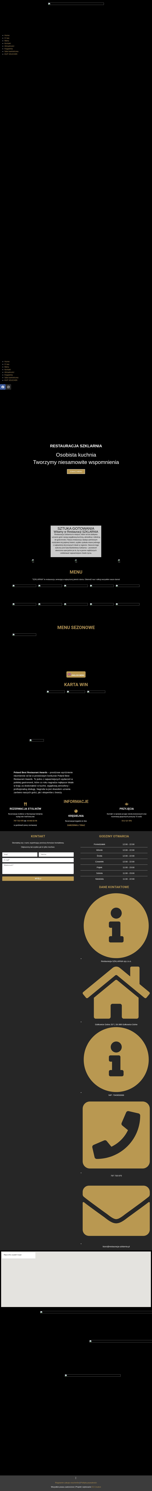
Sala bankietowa (11, 51)
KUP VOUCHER (10, 54)
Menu (6, 41)
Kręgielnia (8, 49)
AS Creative (96, 1487)
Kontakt (7, 43)
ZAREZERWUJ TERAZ (76, 825)
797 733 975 (18, 821)
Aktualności (9, 46)
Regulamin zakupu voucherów (67, 1483)
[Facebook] (3, 387)
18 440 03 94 (32, 821)
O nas (6, 38)
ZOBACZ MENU (76, 471)
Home (6, 35)
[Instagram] (8, 387)
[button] (76, 207)
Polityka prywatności (89, 1483)
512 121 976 (127, 821)
